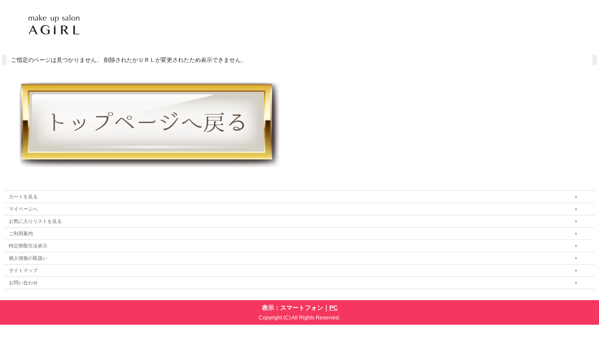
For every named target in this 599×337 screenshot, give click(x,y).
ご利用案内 (21, 233)
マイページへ (23, 209)
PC (333, 307)
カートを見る (23, 196)
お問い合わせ (23, 282)
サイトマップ (23, 270)
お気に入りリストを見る (35, 221)
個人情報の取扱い (28, 258)
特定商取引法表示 (28, 245)
